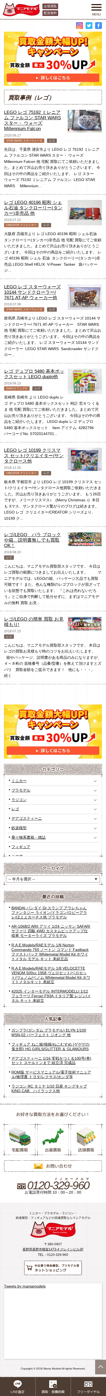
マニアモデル (53, 1230)
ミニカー (19, 781)
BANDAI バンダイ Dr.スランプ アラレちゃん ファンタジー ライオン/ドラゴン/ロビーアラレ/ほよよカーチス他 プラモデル (49, 912)
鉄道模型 (19, 828)
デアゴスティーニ (26, 818)
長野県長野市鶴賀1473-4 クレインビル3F (53, 1249)
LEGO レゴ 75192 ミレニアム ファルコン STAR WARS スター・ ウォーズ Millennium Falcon (32, 120)
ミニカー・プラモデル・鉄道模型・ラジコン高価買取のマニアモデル (21, 10)
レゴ (15, 809)
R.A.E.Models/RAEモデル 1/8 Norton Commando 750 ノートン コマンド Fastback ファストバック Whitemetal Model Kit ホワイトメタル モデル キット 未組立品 (50, 952)
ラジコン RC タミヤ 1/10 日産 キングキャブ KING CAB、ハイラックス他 (49, 1088)
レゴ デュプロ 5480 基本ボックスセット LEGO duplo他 (34, 374)
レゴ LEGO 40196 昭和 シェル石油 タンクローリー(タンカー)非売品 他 (33, 208)
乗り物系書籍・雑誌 (28, 837)
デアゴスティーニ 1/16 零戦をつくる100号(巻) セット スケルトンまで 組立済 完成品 (51, 1060)
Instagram (79, 25)
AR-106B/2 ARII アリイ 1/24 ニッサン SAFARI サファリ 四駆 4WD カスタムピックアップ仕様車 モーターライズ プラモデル (50, 931)
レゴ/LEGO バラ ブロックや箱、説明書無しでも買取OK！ (32, 540)
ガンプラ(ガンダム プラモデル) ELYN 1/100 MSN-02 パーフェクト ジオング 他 (48, 1032)
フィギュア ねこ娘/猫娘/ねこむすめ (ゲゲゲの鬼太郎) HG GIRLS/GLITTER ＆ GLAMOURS (50, 1046)
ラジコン (19, 800)
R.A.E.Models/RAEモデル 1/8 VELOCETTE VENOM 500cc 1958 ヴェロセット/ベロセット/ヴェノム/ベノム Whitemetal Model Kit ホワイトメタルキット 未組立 (50, 975)
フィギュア (20, 847)
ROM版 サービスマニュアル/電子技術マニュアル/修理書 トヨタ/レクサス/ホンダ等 (51, 1074)
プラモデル (20, 790)
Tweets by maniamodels (25, 1286)
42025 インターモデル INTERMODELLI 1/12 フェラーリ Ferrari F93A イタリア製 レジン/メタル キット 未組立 (51, 996)
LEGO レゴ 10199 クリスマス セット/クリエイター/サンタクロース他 (34, 456)
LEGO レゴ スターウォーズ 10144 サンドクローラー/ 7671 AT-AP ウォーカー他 (32, 292)
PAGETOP (100, 1367)
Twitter (89, 25)
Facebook (98, 25)
